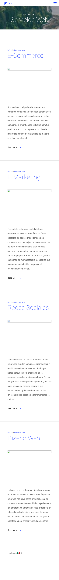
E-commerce (25, 55)
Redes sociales (28, 307)
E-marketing (24, 177)
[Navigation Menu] (55, 3)
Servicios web (19, 50)
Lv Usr (10, 50)
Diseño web (24, 438)
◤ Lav (7, 3)
